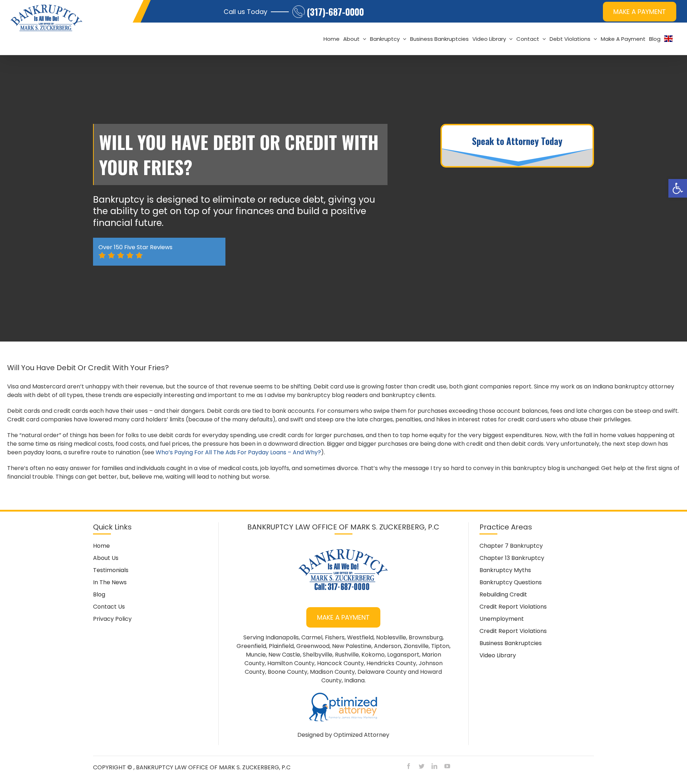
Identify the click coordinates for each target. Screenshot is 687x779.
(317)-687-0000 (335, 11)
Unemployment (501, 619)
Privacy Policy (112, 619)
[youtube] (447, 766)
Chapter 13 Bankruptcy (511, 558)
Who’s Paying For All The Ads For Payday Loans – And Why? (238, 452)
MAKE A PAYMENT (639, 11)
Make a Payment (343, 617)
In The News (110, 582)
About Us (105, 558)
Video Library (497, 655)
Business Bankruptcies (510, 643)
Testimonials (110, 570)
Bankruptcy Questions (510, 582)
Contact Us (109, 607)
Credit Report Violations (513, 607)
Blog (99, 594)
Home (101, 546)
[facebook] (408, 766)
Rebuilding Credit (503, 594)
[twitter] (421, 766)
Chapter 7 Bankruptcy (511, 546)
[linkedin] (434, 766)
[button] (677, 188)
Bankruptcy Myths (505, 570)
